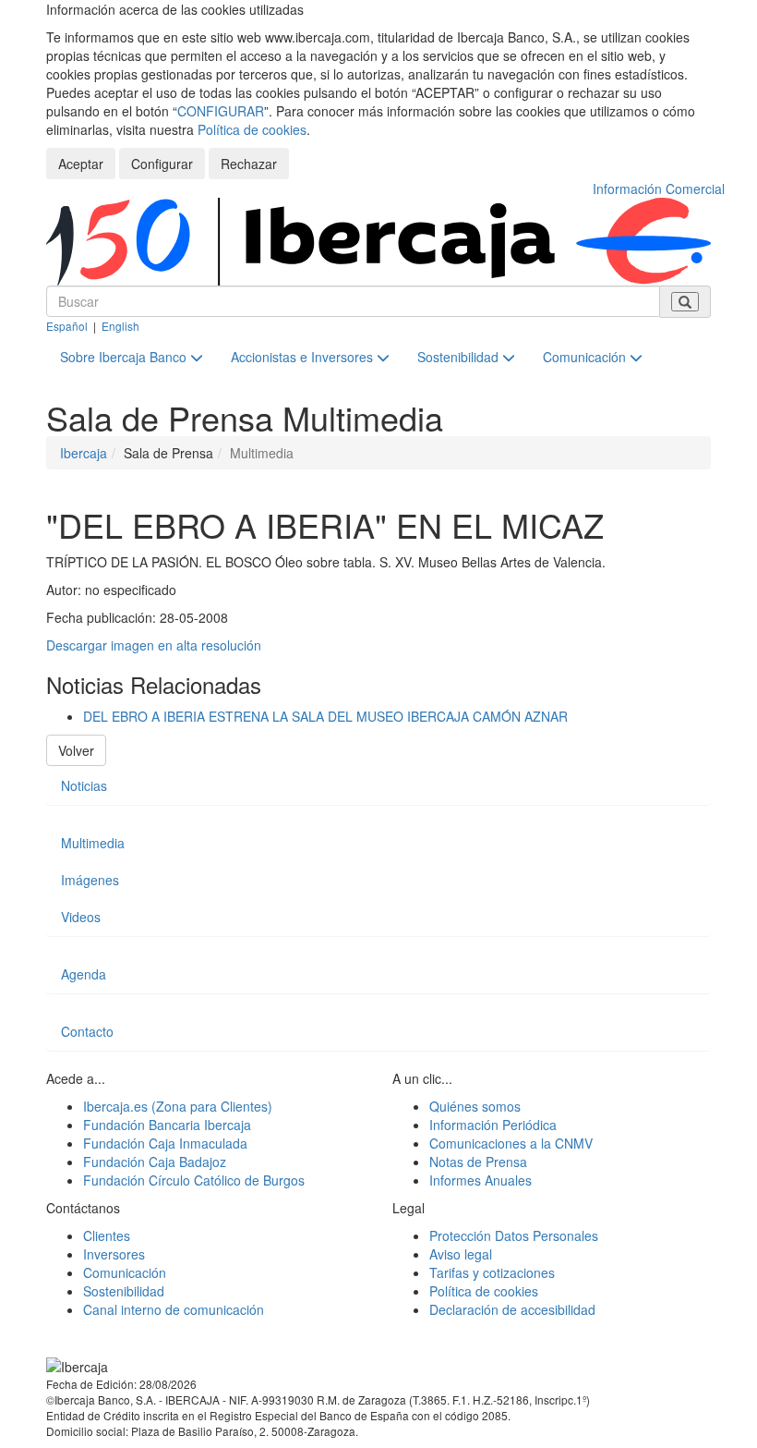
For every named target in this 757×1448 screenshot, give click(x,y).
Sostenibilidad (459, 356)
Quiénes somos (475, 1106)
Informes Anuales (480, 1180)
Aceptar (80, 163)
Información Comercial (659, 188)
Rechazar (249, 163)
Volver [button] (76, 750)
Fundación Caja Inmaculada (165, 1143)
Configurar (162, 163)
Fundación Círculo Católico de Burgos (194, 1180)
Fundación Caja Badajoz (154, 1161)
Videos (81, 916)
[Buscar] (685, 301)
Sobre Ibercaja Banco (125, 356)
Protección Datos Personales (513, 1235)
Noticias (84, 785)
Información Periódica (493, 1124)
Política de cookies (252, 129)
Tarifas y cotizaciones (492, 1272)
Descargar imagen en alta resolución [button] (153, 645)
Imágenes (90, 879)
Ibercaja (83, 453)
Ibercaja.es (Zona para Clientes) (177, 1106)
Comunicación (586, 356)
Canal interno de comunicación (173, 1309)
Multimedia (93, 843)
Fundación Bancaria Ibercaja (167, 1124)
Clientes (106, 1235)
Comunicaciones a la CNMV (511, 1143)
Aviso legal (460, 1254)
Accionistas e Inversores (304, 356)
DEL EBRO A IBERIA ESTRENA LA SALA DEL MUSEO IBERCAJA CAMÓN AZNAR (325, 716)
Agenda (83, 974)
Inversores (114, 1254)
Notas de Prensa (478, 1161)
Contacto (87, 1031)
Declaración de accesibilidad (512, 1309)
